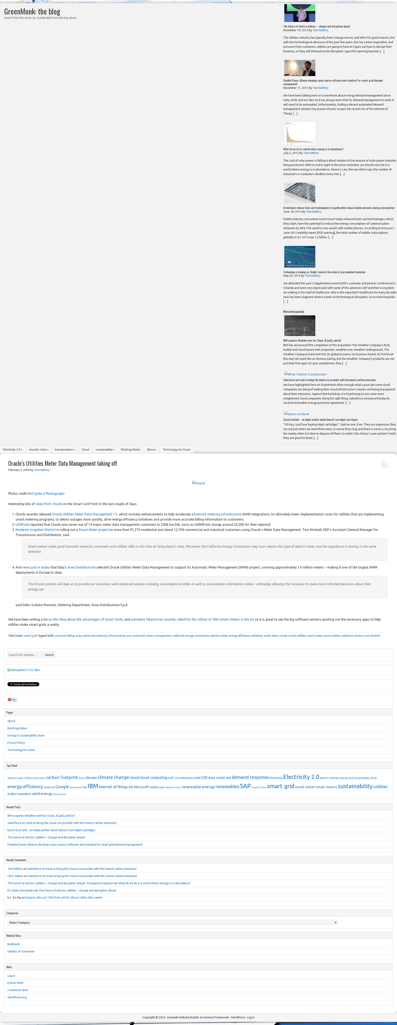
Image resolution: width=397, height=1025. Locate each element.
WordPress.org (17, 997)
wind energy (42, 793)
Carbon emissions (34, 777)
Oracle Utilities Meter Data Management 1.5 (84, 514)
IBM (92, 786)
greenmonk (76, 787)
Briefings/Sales (130, 449)
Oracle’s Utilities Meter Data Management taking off (62, 463)
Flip (14, 699)
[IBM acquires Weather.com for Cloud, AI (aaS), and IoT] (299, 336)
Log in (11, 975)
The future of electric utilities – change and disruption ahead (316, 26)
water (12, 794)
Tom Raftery (15, 868)
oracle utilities (297, 635)
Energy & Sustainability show (26, 735)
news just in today (36, 567)
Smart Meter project (94, 530)
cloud (134, 777)
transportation (64, 449)
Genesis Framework (216, 1017)
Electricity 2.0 (11, 449)
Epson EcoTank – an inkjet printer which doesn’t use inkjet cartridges (320, 419)
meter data (271, 635)
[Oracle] (198, 483)
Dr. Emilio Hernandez (20, 890)
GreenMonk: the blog (32, 11)
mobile (153, 787)
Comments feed (17, 990)
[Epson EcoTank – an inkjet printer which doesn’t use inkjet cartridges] (296, 414)
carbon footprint (62, 777)
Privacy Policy (16, 742)
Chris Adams (15, 876)
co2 (171, 777)
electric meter (218, 635)
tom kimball (372, 635)
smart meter (314, 635)
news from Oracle (49, 504)
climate (91, 777)
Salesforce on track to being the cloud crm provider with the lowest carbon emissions (329, 380)
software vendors (352, 635)
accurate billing (64, 635)
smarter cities (38, 449)
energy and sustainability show (358, 777)
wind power (59, 794)
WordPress (238, 1017)
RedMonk (13, 944)
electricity (276, 777)
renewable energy (198, 786)
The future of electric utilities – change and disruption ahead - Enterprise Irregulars (60, 883)
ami (128, 635)
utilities (380, 786)
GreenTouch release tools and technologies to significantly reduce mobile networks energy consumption (338, 207)
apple (21, 778)
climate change (113, 777)
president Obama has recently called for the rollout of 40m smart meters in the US (192, 619)
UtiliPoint (22, 524)
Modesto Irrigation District (36, 530)
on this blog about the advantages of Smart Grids (85, 619)
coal (197, 777)
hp (85, 787)
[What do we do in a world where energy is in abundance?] (299, 144)
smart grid (30, 635)
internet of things (113, 787)
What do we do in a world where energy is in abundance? (313, 149)
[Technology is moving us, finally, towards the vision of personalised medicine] (299, 267)
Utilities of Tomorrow (20, 951)
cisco (82, 777)
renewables (227, 786)
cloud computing (153, 777)
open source (166, 787)
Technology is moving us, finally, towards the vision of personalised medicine (324, 272)
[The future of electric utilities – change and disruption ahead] (299, 22)
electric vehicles (329, 777)
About (150, 449)
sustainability (104, 449)
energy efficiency (25, 786)
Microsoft (141, 787)
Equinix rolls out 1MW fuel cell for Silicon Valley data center (64, 897)
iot (131, 787)
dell (228, 777)
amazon (12, 777)
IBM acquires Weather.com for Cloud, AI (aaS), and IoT (312, 340)
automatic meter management (151, 635)
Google (62, 786)
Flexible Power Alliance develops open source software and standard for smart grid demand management (333, 82)
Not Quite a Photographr (46, 493)
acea (78, 635)
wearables (24, 794)
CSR (204, 777)
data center (217, 777)
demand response (250, 777)
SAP (245, 786)
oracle (283, 635)
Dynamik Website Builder (183, 1017)
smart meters (331, 635)
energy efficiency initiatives (245, 635)
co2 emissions (183, 777)
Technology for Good (176, 449)
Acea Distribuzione (81, 567)
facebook (49, 787)
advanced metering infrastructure (216, 514)
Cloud (85, 449)
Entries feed (15, 982)
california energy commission (190, 635)
